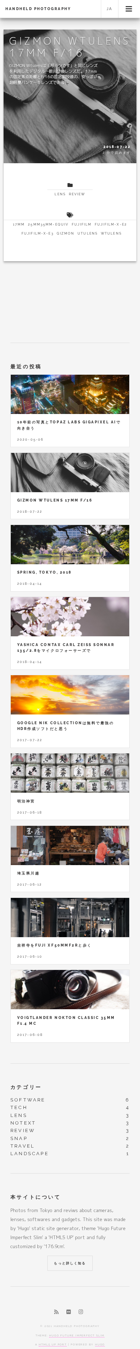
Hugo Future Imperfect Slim (76, 1335)
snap (19, 1138)
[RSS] (56, 1311)
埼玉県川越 (28, 873)
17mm (19, 224)
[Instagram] (81, 1311)
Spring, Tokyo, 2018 (44, 572)
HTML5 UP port (52, 1344)
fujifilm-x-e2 (111, 224)
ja (110, 9)
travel (22, 1146)
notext (23, 1123)
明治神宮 (26, 801)
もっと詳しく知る (70, 1263)
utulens (88, 233)
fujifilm (82, 224)
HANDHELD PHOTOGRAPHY (38, 9)
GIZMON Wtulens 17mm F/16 (54, 500)
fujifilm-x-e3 (38, 233)
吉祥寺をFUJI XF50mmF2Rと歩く (54, 945)
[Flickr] (68, 1311)
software (28, 1100)
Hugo (100, 1344)
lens (60, 194)
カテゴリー (26, 1087)
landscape (29, 1153)
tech (19, 1107)
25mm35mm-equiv (48, 224)
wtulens (111, 233)
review (77, 194)
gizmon (65, 233)
